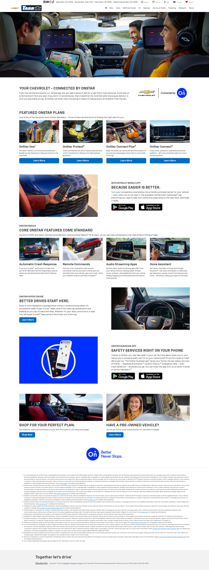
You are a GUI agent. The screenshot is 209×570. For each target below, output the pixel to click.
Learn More (39, 161)
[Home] (106, 8)
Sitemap (74, 563)
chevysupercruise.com (139, 522)
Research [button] (182, 8)
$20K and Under (129, 8)
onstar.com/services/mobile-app (51, 508)
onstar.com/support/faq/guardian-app (166, 528)
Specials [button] (146, 8)
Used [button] (118, 8)
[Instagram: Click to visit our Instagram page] (50, 2)
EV (139, 8)
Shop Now (27, 435)
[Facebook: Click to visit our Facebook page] (44, 2)
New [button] (111, 8)
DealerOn (66, 563)
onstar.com (63, 483)
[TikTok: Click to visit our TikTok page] (53, 2)
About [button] (191, 8)
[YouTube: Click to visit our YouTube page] (47, 2)
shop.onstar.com (62, 493)
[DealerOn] (42, 563)
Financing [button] (172, 8)
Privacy (80, 563)
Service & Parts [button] (159, 8)
